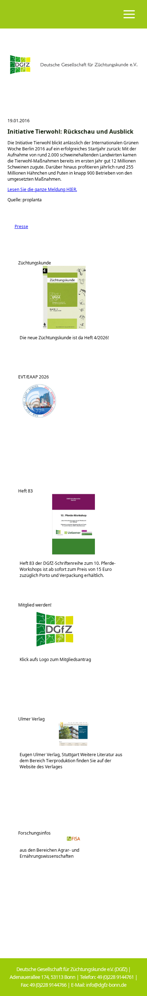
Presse (17, 226)
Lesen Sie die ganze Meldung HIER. (42, 189)
